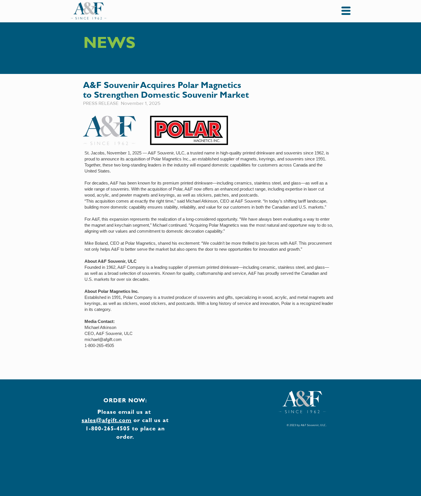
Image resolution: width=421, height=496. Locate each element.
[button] (346, 11)
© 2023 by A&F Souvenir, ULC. (306, 425)
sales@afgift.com (106, 420)
